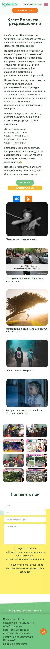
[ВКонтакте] (16, 199)
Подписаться (25, 188)
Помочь (25, 182)
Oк (43, 631)
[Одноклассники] (28, 199)
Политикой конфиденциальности (26, 559)
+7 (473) (32, 4)
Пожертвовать (25, 10)
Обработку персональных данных (26, 552)
